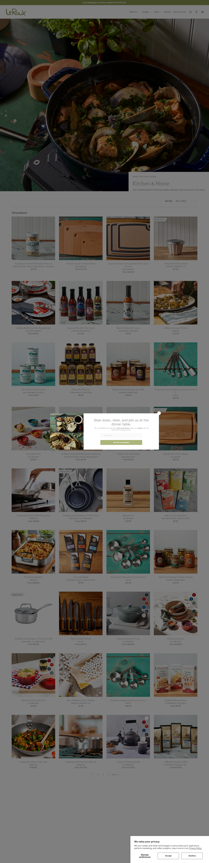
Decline (192, 855)
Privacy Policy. (195, 848)
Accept (168, 855)
